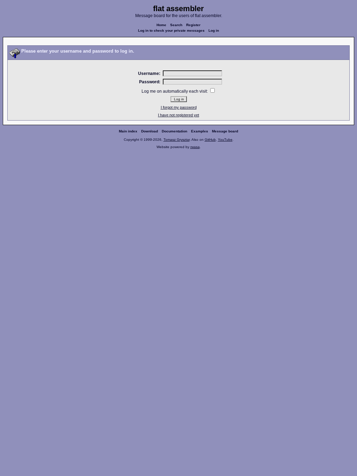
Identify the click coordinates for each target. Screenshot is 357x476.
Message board (225, 131)
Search (176, 25)
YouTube (225, 139)
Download (149, 131)
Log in (213, 30)
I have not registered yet (178, 115)
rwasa (195, 147)
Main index (128, 131)
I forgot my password (179, 107)
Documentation (174, 131)
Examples (199, 131)
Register (193, 25)
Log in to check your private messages (171, 30)
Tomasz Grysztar (177, 139)
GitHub (210, 139)
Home (161, 25)
